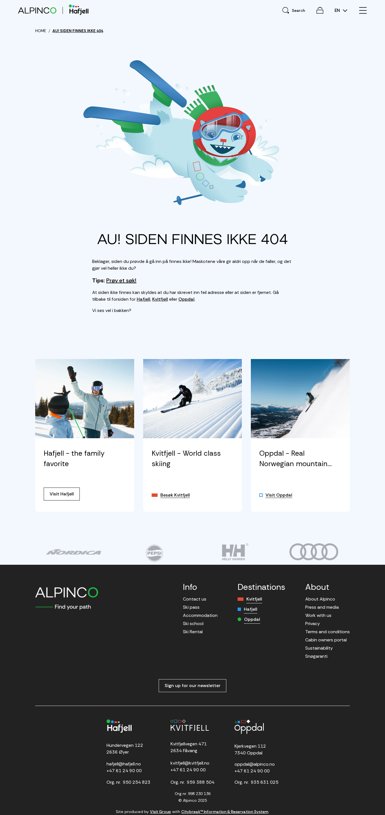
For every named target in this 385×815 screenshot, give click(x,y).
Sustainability (319, 648)
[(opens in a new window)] (73, 551)
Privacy (312, 623)
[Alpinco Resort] (37, 10)
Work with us (318, 615)
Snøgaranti (316, 656)
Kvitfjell (160, 299)
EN (338, 10)
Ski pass (191, 607)
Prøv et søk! (121, 280)
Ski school (193, 623)
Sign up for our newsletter (192, 685)
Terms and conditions (327, 632)
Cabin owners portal (326, 640)
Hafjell (143, 299)
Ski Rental (193, 632)
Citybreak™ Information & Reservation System (224, 811)
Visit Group (160, 811)
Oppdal (186, 299)
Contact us (194, 599)
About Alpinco (320, 599)
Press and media (322, 607)
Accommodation (200, 615)
